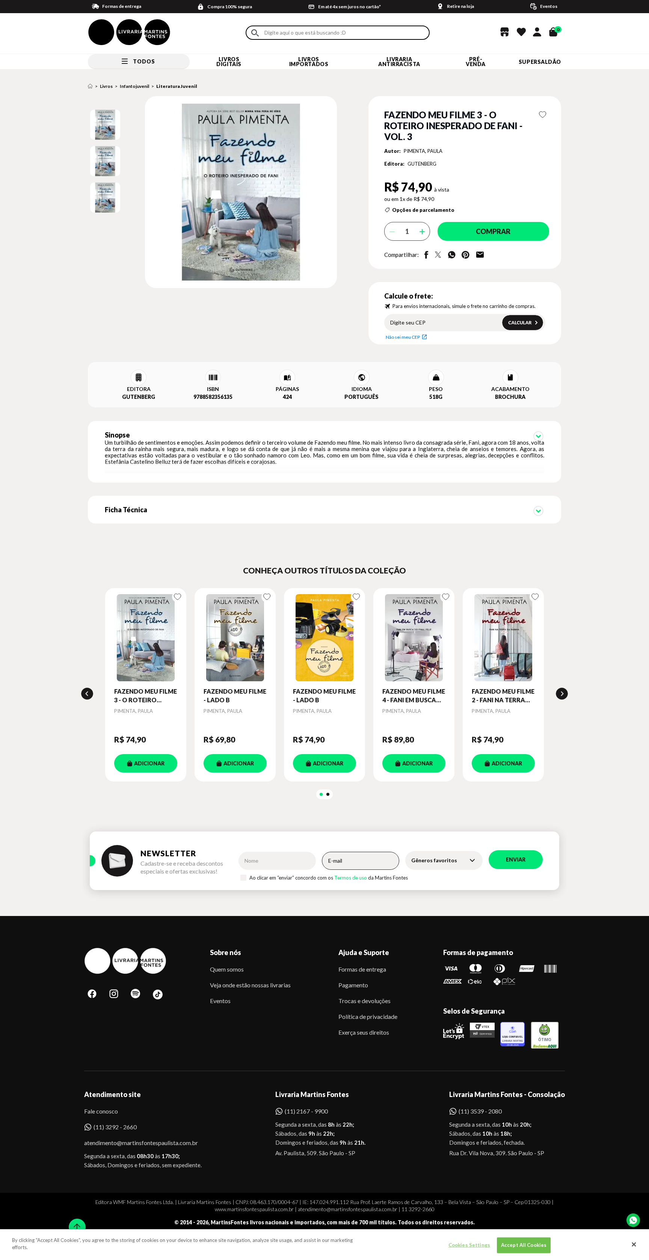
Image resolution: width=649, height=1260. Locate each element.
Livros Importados (309, 61)
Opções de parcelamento (423, 210)
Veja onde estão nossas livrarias (250, 984)
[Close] (634, 1244)
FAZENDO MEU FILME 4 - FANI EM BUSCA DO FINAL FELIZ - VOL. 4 (413, 696)
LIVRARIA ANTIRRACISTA (399, 61)
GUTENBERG (422, 164)
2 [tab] (327, 794)
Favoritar (543, 114)
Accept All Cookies (523, 1245)
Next (562, 694)
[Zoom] (105, 125)
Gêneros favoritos (434, 860)
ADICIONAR (149, 763)
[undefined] (214, 192)
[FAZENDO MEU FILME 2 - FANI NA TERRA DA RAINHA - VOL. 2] (503, 637)
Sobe (75, 1222)
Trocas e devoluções (364, 1000)
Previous (87, 694)
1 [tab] (321, 794)
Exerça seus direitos (363, 1032)
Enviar (515, 859)
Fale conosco (101, 1111)
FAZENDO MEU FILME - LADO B (235, 695)
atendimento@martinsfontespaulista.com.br (134, 1142)
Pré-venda (476, 61)
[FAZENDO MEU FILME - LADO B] (235, 637)
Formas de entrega (362, 969)
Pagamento (353, 984)
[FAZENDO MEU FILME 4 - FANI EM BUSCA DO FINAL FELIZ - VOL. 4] (413, 637)
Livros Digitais (228, 61)
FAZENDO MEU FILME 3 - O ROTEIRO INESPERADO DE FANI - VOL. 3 (145, 696)
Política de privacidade (367, 1016)
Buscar (255, 33)
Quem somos (227, 969)
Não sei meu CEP (403, 337)
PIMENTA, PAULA (423, 151)
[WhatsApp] (633, 1220)
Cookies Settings (469, 1245)
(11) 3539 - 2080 (480, 1111)
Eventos (220, 1000)
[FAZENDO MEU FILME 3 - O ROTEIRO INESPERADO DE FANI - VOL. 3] (145, 637)
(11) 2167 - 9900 (306, 1111)
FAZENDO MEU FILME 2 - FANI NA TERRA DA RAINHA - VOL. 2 (503, 696)
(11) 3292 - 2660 (115, 1126)
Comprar (493, 231)
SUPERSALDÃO (540, 61)
